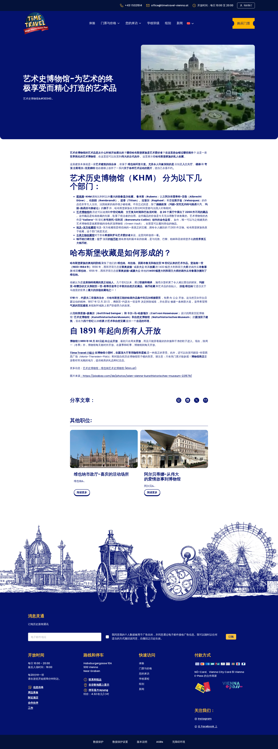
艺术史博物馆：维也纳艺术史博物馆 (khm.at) (109, 368)
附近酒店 (33, 697)
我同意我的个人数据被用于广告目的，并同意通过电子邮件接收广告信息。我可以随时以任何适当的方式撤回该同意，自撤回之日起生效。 (164, 636)
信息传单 (38, 687)
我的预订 (248, 5)
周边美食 (33, 692)
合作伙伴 (33, 703)
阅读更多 (83, 493)
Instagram (205, 719)
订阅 (231, 637)
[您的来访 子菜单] (140, 23)
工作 (30, 708)
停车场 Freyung (98, 690)
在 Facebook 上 (207, 726)
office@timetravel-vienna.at (169, 5)
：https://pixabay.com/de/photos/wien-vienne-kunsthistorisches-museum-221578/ (136, 376)
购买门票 (243, 23)
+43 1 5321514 (133, 5)
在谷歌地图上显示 (99, 685)
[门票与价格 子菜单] (118, 23)
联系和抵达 (95, 679)
